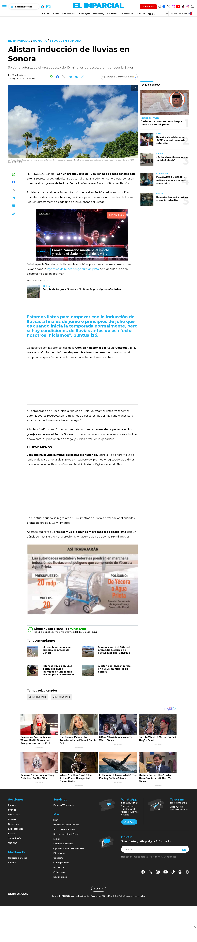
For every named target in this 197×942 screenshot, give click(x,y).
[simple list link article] (164, 103)
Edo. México (68, 14)
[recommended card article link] (33, 291)
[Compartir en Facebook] (57, 77)
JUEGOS (46, 14)
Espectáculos (15, 828)
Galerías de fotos (17, 857)
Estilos (11, 833)
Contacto (58, 857)
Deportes (13, 824)
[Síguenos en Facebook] (164, 6)
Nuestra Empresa (63, 843)
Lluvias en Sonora (61, 697)
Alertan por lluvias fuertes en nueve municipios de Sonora (114, 669)
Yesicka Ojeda (19, 75)
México (12, 805)
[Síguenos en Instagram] (173, 6)
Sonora (40, 40)
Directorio (59, 853)
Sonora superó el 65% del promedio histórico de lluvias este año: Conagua (114, 650)
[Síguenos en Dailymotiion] (187, 872)
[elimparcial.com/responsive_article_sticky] (195, 927)
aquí (94, 631)
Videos (12, 862)
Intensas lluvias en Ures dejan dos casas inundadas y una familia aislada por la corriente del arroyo (59, 672)
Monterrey (98, 14)
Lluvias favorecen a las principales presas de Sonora (57, 650)
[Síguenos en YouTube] (178, 6)
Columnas (112, 14)
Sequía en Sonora (65, 40)
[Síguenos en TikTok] (183, 6)
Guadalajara (84, 14)
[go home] (18, 893)
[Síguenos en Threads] (187, 6)
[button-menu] (4, 6)
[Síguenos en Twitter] (168, 6)
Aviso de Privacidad (64, 829)
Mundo (12, 809)
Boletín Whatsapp (63, 805)
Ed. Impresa (126, 14)
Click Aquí (129, 822)
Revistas (140, 14)
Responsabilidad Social (66, 834)
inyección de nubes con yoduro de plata (72, 269)
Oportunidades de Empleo (68, 848)
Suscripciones (61, 862)
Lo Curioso (14, 814)
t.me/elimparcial (178, 803)
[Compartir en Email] (76, 77)
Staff (55, 819)
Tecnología (14, 838)
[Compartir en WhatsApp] (51, 77)
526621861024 (130, 803)
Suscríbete (148, 6)
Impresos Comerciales (66, 824)
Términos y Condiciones (164, 856)
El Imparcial (19, 40)
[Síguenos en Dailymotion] (192, 6)
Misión (56, 838)
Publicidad (59, 867)
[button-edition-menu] (167, 13)
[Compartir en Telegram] (70, 77)
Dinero (12, 819)
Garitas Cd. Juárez (179, 13)
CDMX (56, 14)
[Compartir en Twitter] (64, 77)
